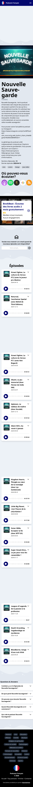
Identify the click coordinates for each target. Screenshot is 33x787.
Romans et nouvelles (12, 751)
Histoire (24, 751)
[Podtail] (16, 182)
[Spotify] (10, 182)
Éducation (23, 734)
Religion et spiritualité (16, 741)
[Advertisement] (16, 22)
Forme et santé (22, 757)
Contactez (28, 779)
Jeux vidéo (25, 167)
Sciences (12, 761)
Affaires (7, 738)
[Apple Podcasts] (4, 182)
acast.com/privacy (7, 155)
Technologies (23, 744)
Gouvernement (9, 757)
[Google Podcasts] (23, 182)
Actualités (18, 754)
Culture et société (10, 744)
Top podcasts (12, 779)
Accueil (3, 779)
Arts (4, 167)
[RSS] (29, 182)
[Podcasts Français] (16, 768)
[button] (30, 3)
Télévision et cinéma (16, 747)
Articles (20, 779)
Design (17, 167)
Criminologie (8, 754)
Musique (24, 738)
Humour (8, 734)
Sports (20, 761)
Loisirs (10, 167)
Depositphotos (26, 782)
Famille (16, 738)
